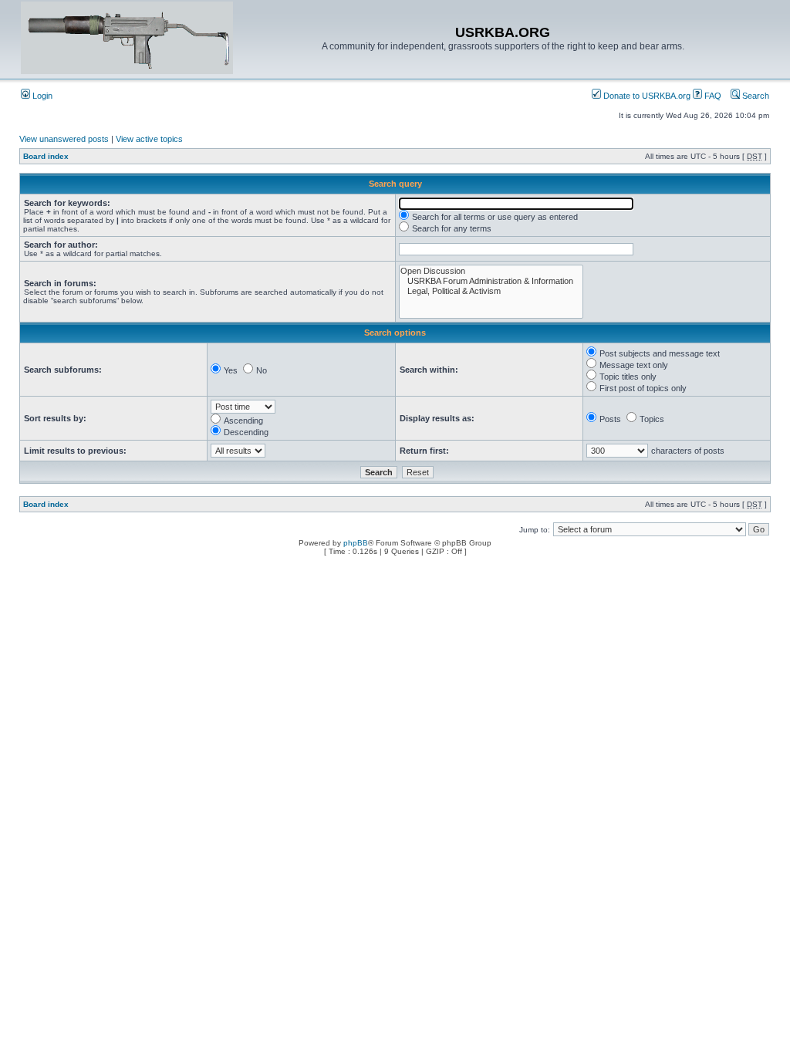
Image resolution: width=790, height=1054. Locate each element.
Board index (46, 156)
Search (754, 95)
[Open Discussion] (491, 271)
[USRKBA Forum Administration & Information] (491, 281)
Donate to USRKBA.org (645, 95)
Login (41, 95)
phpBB (355, 543)
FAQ (711, 95)
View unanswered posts (64, 139)
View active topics (149, 139)
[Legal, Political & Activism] (491, 291)
